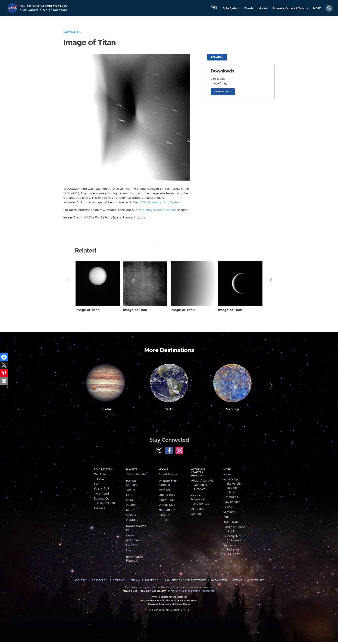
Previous (67, 279)
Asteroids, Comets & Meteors (198, 472)
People (228, 507)
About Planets (136, 474)
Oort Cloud (101, 493)
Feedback (119, 580)
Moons (163, 469)
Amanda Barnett (177, 597)
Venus (130, 490)
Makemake (133, 540)
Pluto (129, 530)
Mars (129, 499)
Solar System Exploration (44, 5)
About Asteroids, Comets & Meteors (202, 485)
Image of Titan (88, 310)
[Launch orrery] (214, 9)
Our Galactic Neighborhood (44, 10)
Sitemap (237, 580)
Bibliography (99, 580)
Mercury (232, 409)
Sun (96, 483)
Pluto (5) (164, 514)
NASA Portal (219, 580)
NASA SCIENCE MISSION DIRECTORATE (184, 580)
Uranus (131, 514)
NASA (13, 7)
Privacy (135, 580)
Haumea (132, 545)
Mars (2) (164, 490)
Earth (169, 409)
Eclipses (99, 507)
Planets (131, 469)
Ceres (130, 535)
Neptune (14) (168, 510)
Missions (229, 512)
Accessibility (255, 580)
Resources (230, 497)
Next (271, 279)
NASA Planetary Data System (159, 202)
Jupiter (105, 409)
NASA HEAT (231, 554)
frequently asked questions (157, 210)
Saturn (130, 510)
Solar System (103, 469)
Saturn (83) (166, 499)
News (227, 474)
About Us (80, 580)
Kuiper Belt (101, 488)
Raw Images (71, 32)
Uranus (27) (167, 504)
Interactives (231, 522)
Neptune (132, 519)
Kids (226, 517)
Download (223, 91)
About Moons (168, 474)
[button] (317, 8)
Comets (196, 513)
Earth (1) (164, 484)
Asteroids (197, 508)
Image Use (151, 580)
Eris (128, 550)
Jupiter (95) (167, 495)
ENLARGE (217, 57)
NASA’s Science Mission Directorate (193, 591)
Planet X (132, 560)
